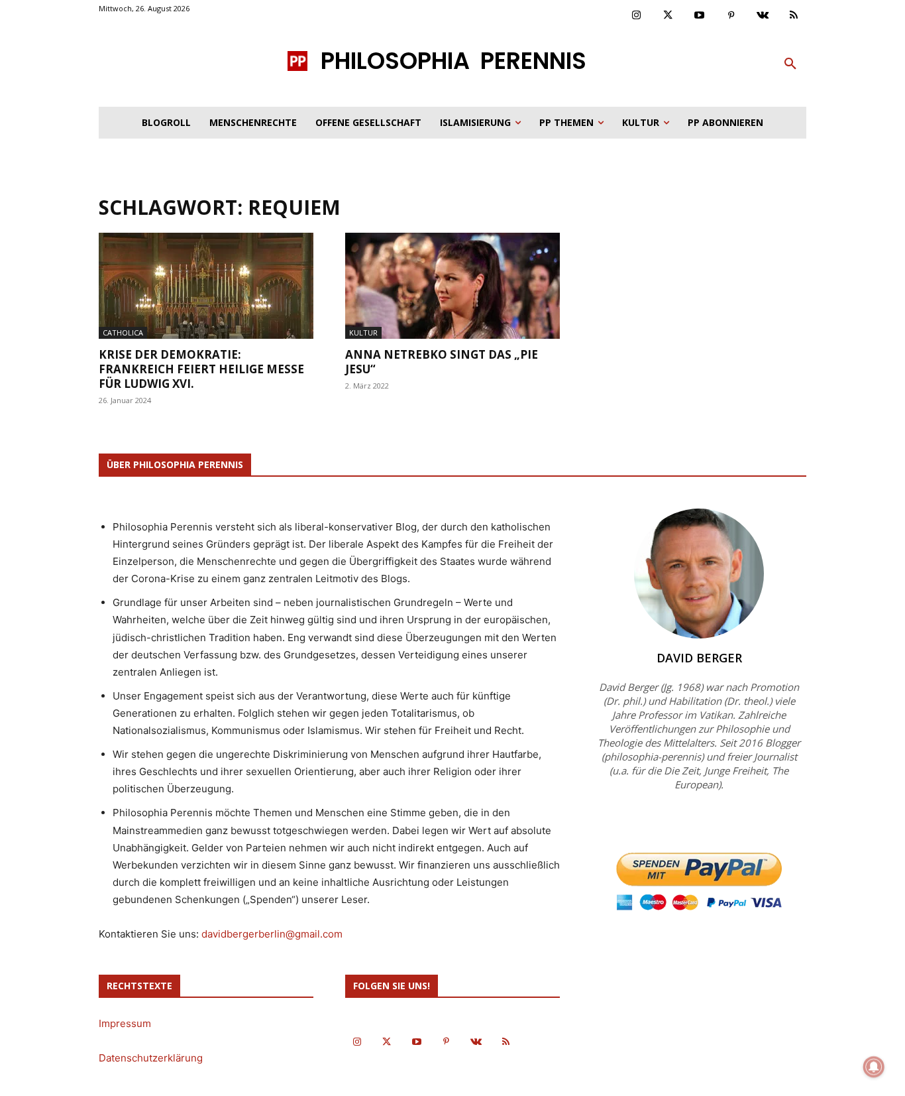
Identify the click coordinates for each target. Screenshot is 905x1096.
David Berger (699, 658)
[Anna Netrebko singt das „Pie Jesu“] (452, 286)
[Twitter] (668, 16)
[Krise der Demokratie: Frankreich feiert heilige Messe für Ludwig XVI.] (206, 286)
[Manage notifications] (873, 1066)
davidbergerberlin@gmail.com (272, 934)
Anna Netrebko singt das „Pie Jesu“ (441, 362)
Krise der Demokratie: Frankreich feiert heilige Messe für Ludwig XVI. (201, 369)
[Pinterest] (731, 16)
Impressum (125, 1023)
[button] (790, 64)
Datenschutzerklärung (151, 1058)
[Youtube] (699, 16)
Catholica (123, 332)
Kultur (363, 332)
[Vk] (762, 16)
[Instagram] (636, 16)
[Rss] (794, 16)
